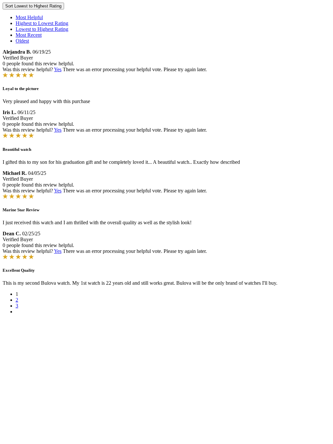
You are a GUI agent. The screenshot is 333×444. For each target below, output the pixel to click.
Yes (57, 69)
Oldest (22, 41)
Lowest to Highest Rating (42, 29)
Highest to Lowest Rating (42, 23)
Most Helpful (29, 17)
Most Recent (29, 35)
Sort (33, 6)
